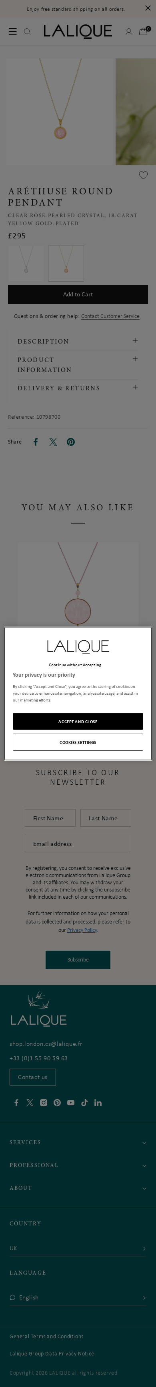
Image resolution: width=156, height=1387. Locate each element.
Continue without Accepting (75, 665)
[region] (78, 694)
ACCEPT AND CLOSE (77, 721)
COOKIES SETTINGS (78, 742)
